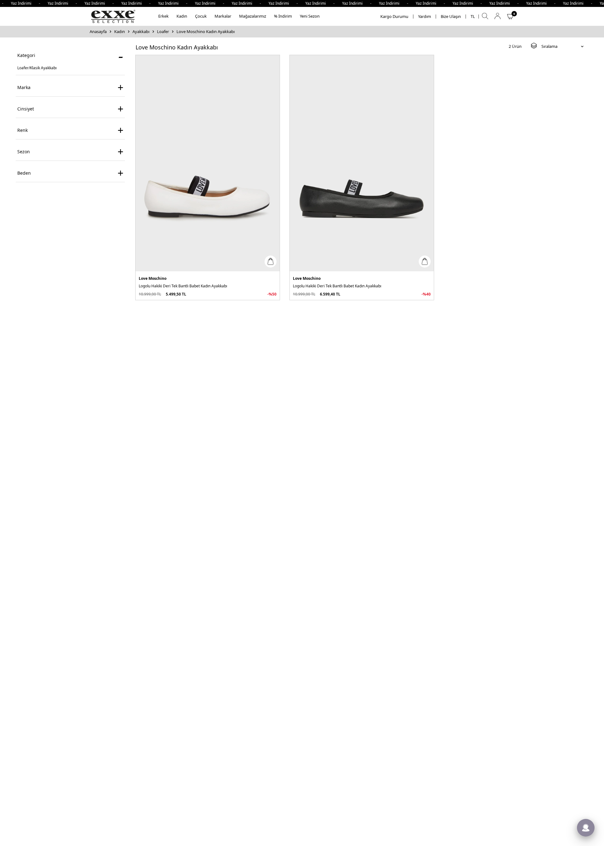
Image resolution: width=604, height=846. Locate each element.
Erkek (163, 16)
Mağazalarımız (252, 16)
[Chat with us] (586, 828)
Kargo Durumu (394, 16)
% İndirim (283, 16)
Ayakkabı (140, 31)
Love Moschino (152, 278)
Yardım (424, 16)
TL (473, 16)
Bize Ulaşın (451, 16)
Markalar (223, 16)
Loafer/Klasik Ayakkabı (37, 67)
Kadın (181, 16)
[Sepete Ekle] (271, 262)
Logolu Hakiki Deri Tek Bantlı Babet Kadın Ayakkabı (183, 286)
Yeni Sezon (310, 16)
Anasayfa (98, 31)
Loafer (163, 31)
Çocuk (201, 16)
